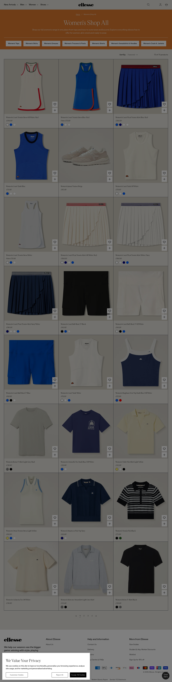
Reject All (59, 675)
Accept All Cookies (78, 675)
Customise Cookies (17, 675)
